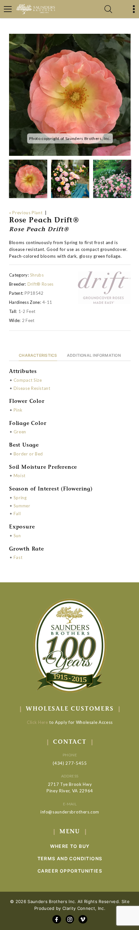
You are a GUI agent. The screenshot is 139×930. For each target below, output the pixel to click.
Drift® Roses (40, 284)
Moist (20, 475)
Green (20, 431)
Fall (17, 513)
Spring (20, 497)
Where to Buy (70, 846)
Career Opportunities (69, 871)
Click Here (37, 722)
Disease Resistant (32, 388)
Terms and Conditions (69, 858)
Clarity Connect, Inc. (83, 908)
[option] (70, 95)
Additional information (94, 355)
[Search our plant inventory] (108, 9)
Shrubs (37, 275)
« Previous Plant (25, 212)
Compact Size (28, 380)
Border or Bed (28, 453)
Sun (17, 535)
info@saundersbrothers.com (69, 811)
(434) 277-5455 (70, 763)
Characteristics (38, 355)
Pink (18, 410)
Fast (18, 557)
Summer (22, 505)
